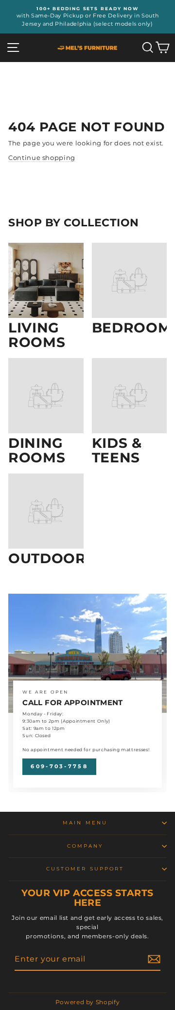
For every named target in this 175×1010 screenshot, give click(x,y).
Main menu (85, 823)
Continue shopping (41, 157)
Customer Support (85, 869)
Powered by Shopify (87, 1002)
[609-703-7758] (87, 693)
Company (85, 846)
